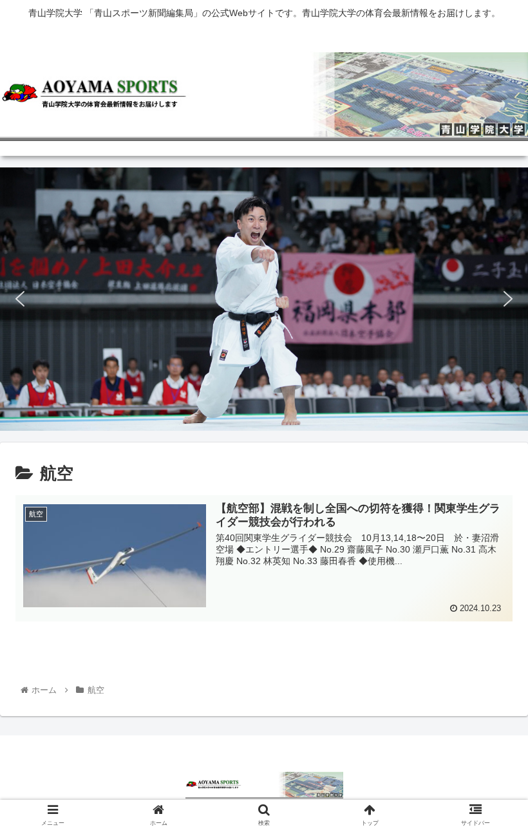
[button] (20, 298)
